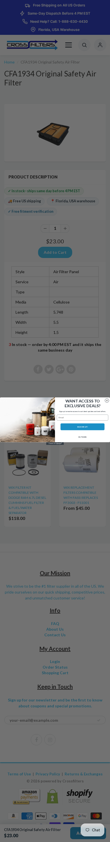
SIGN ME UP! (82, 426)
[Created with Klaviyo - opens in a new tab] (55, 443)
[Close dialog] (107, 400)
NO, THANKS (82, 437)
